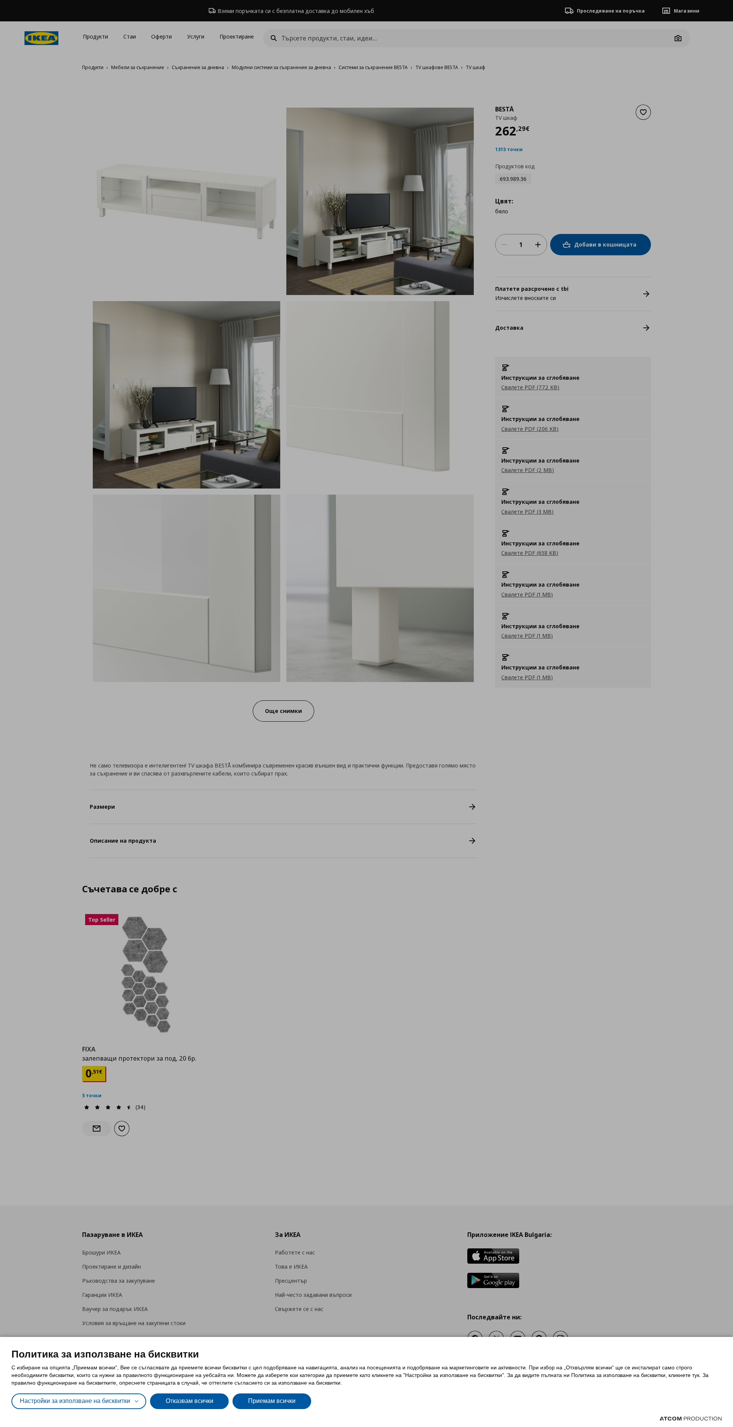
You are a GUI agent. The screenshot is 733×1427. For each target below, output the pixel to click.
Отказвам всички (189, 1401)
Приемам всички (271, 1401)
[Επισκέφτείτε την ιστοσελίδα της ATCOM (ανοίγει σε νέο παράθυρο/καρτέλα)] (691, 1418)
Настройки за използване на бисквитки (75, 1401)
